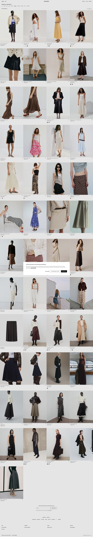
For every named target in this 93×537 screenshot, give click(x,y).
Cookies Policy (33, 268)
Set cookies (47, 271)
